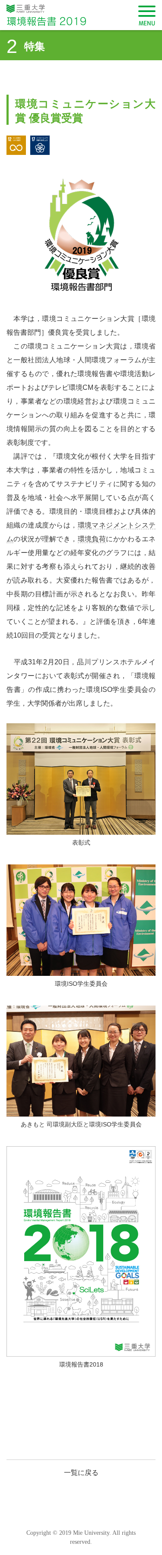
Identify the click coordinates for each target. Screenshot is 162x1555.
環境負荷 (92, 539)
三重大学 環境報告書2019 (56, 15)
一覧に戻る (81, 1472)
